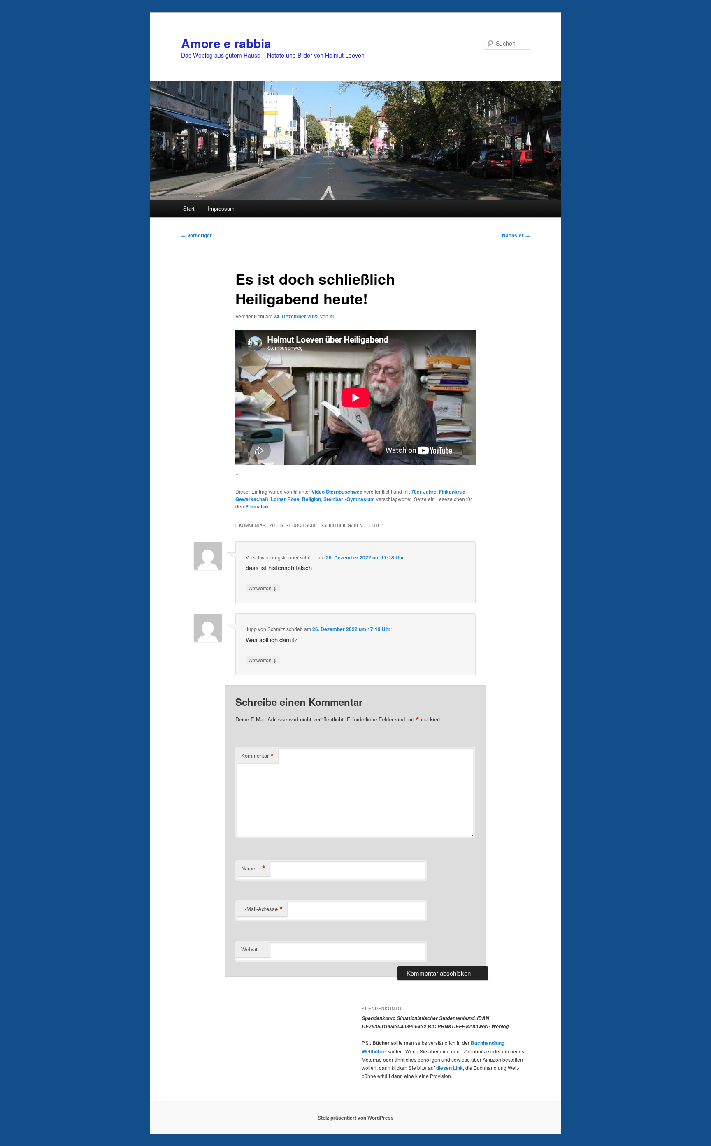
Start (189, 208)
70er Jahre (424, 491)
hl (332, 316)
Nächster (516, 235)
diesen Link (449, 1068)
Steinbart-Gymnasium (349, 499)
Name (253, 868)
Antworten (262, 588)
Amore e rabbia (226, 43)
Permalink (257, 506)
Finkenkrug (452, 491)
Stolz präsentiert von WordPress (356, 1117)
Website (250, 949)
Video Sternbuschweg (336, 491)
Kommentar (257, 755)
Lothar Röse (285, 499)
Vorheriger (196, 235)
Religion (311, 499)
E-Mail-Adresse (262, 909)
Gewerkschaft (251, 499)
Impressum (221, 208)
